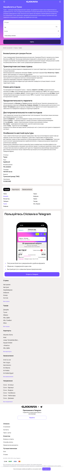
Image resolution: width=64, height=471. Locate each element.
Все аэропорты (7, 351)
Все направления (7, 401)
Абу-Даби (6, 318)
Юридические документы (10, 445)
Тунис (4, 204)
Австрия (5, 287)
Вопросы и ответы (8, 439)
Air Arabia (6, 370)
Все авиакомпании (8, 376)
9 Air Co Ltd (6, 360)
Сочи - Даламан (8, 398)
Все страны (6, 301)
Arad (4, 337)
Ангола (5, 298)
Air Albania (6, 368)
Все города (6, 326)
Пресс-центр (6, 433)
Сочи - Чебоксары (9, 395)
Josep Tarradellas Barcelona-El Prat (11, 340)
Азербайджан (7, 290)
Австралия (6, 284)
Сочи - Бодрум (8, 390)
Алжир (5, 295)
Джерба (5, 196)
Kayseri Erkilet (7, 343)
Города (6, 189)
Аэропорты (15, 189)
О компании (6, 427)
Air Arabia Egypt (8, 373)
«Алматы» (6, 345)
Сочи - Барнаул (8, 387)
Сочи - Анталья (8, 385)
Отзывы (5, 454)
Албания (5, 292)
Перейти (31, 417)
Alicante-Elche (7, 335)
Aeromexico (6, 365)
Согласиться (45, 469)
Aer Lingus (6, 362)
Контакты (5, 430)
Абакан (5, 315)
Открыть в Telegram (31, 274)
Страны (15, 48)
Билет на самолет (7, 48)
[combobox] (30, 22)
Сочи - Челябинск (9, 393)
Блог (4, 451)
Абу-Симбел (7, 320)
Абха (4, 323)
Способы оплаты (7, 442)
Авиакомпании (26, 189)
